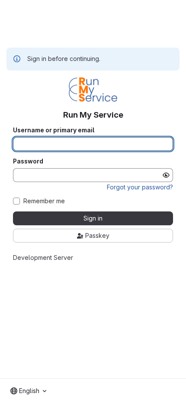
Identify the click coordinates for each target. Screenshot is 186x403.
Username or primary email (53, 130)
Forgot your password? (140, 187)
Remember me (44, 201)
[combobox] (28, 391)
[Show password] (166, 175)
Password (28, 161)
